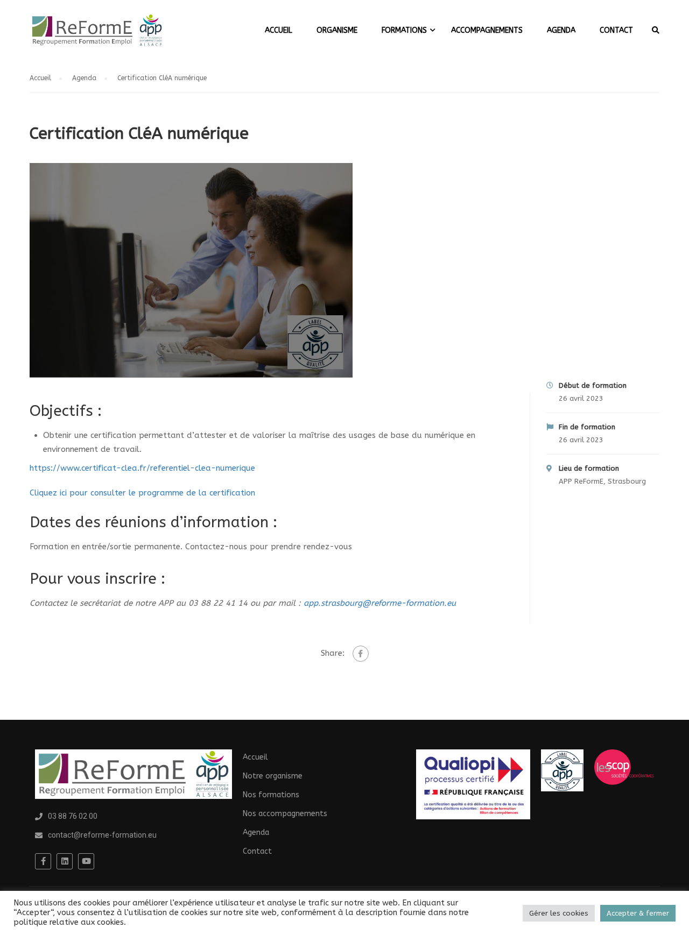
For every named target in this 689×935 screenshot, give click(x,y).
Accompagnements (487, 30)
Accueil (278, 30)
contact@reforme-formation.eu (102, 835)
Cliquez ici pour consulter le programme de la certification (142, 493)
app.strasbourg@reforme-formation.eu (380, 603)
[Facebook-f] (43, 861)
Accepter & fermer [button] (638, 913)
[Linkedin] (65, 861)
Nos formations (271, 794)
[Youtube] (86, 861)
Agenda (561, 30)
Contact (616, 30)
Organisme (337, 30)
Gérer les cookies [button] (558, 913)
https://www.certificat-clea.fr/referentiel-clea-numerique (142, 468)
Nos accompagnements (285, 813)
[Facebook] (361, 654)
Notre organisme (273, 776)
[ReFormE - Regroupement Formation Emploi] (97, 35)
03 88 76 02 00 (72, 816)
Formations (404, 30)
